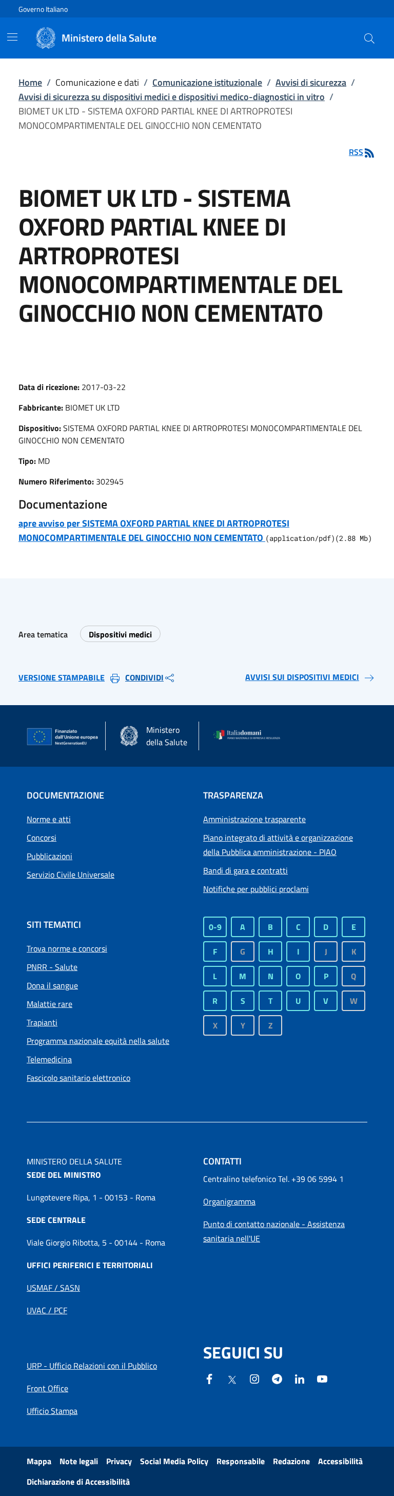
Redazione (291, 1461)
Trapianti (42, 1022)
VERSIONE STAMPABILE (61, 677)
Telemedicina (49, 1059)
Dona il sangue (52, 985)
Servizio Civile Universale (70, 874)
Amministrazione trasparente (254, 819)
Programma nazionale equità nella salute (98, 1041)
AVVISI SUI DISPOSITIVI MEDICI (302, 677)
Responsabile (240, 1461)
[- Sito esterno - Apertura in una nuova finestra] (322, 1378)
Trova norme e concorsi (67, 948)
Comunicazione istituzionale (207, 82)
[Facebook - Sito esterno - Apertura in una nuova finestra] (209, 1378)
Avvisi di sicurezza (310, 82)
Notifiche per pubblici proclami (256, 889)
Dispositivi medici (120, 634)
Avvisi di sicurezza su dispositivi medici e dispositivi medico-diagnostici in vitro (171, 97)
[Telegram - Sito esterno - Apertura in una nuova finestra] (277, 1378)
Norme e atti (49, 819)
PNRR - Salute (52, 967)
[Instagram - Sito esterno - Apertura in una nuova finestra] (254, 1378)
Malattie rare (49, 1004)
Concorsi (41, 837)
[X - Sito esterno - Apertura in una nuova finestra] (232, 1379)
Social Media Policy (174, 1461)
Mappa (39, 1461)
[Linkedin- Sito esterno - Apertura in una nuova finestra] (299, 1378)
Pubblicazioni (49, 856)
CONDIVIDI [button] (144, 677)
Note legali (79, 1461)
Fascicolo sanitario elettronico (78, 1078)
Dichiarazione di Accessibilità (78, 1481)
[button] (369, 38)
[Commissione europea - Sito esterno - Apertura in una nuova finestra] (63, 737)
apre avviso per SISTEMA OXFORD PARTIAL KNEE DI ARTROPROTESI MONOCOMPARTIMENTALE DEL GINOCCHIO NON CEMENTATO (153, 530)
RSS (356, 152)
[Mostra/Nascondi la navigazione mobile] (12, 37)
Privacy (119, 1461)
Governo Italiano (43, 9)
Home (30, 82)
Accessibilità (340, 1461)
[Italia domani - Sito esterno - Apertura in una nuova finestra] (249, 736)
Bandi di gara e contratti (245, 870)
